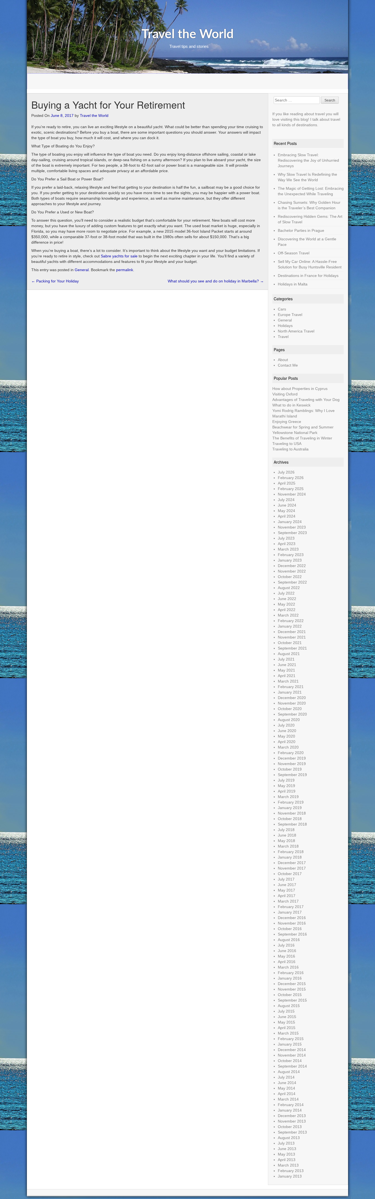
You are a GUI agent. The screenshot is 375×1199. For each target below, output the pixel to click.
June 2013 (287, 1148)
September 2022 (292, 582)
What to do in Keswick (291, 405)
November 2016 (292, 923)
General (82, 270)
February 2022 (291, 620)
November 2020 (292, 703)
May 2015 (286, 1022)
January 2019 (290, 807)
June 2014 (287, 1082)
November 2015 (292, 989)
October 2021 (290, 642)
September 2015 (292, 1000)
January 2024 (290, 521)
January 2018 (290, 857)
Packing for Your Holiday (55, 281)
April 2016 (286, 961)
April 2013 (286, 1159)
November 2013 (292, 1121)
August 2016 (289, 939)
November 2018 (292, 813)
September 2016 (292, 934)
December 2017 (292, 862)
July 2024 (286, 499)
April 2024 (286, 516)
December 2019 (292, 758)
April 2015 (286, 1027)
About (283, 360)
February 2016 (291, 972)
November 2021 (292, 637)
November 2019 (292, 763)
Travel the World (187, 34)
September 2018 (292, 824)
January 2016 (290, 978)
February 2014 (291, 1104)
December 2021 (292, 631)
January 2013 (290, 1176)
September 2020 (292, 714)
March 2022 (288, 615)
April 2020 (286, 741)
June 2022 (287, 598)
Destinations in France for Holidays (308, 275)
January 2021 (290, 692)
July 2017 (286, 879)
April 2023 (286, 543)
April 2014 (286, 1093)
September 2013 (292, 1132)
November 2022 (292, 571)
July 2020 (286, 725)
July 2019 (286, 780)
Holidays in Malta (292, 284)
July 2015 (286, 1011)
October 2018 (290, 818)
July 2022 (286, 593)
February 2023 (291, 554)
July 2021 (286, 659)
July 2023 (286, 538)
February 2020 (291, 752)
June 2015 (287, 1016)
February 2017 (291, 906)
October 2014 (290, 1060)
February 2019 (291, 802)
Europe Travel (290, 314)
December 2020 (292, 697)
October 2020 (290, 708)
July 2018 (286, 829)
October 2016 (290, 928)
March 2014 (288, 1099)
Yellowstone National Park (294, 432)
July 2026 (286, 472)
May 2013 (286, 1154)
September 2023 (292, 532)
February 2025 (291, 488)
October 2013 (290, 1126)
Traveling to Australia (290, 449)
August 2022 (289, 587)
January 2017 (290, 912)
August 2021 (289, 653)
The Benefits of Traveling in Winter (302, 438)
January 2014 (290, 1110)
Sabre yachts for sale (119, 256)
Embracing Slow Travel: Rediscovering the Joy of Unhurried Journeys (308, 160)
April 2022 (286, 609)
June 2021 (287, 664)
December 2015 (292, 983)
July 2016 (286, 945)
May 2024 (286, 510)
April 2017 (286, 895)
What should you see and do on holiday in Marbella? (216, 281)
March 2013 (288, 1165)
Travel (283, 336)
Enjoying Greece (286, 421)
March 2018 (288, 846)
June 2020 (287, 730)
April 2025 (286, 483)
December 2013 (292, 1115)
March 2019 (288, 796)
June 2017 (287, 884)
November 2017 (292, 868)
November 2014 (292, 1055)
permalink (124, 270)
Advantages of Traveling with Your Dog (306, 399)
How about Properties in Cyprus (300, 388)
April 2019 (286, 791)
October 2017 (290, 873)
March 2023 (288, 549)
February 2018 (291, 851)
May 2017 (286, 890)
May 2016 (286, 956)
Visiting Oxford (285, 394)
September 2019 (292, 774)
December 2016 (292, 917)
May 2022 (286, 604)
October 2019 (290, 769)
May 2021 (286, 670)
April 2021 (286, 675)
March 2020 (288, 747)
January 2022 (290, 626)
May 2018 (286, 840)
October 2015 (290, 994)
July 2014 (286, 1077)
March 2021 (288, 681)
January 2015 (290, 1044)
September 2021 (292, 648)
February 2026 (291, 477)
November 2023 (292, 527)
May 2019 (286, 785)
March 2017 (288, 901)
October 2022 (290, 576)
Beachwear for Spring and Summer (303, 427)
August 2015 (289, 1005)
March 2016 (288, 967)
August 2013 (289, 1137)
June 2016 (287, 950)
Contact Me (288, 365)
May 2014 (286, 1088)
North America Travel (296, 331)
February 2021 (291, 686)
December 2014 (292, 1049)
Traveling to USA (286, 443)
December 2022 (292, 565)
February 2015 (291, 1038)
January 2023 (290, 560)
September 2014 (292, 1066)
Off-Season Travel (293, 253)
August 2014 (289, 1071)
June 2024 (287, 505)
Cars (282, 309)
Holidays (285, 325)
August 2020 (289, 719)
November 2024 (292, 494)
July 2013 (286, 1143)
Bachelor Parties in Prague (301, 230)
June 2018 (287, 835)
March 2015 (288, 1033)
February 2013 (291, 1170)
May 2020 (286, 736)
